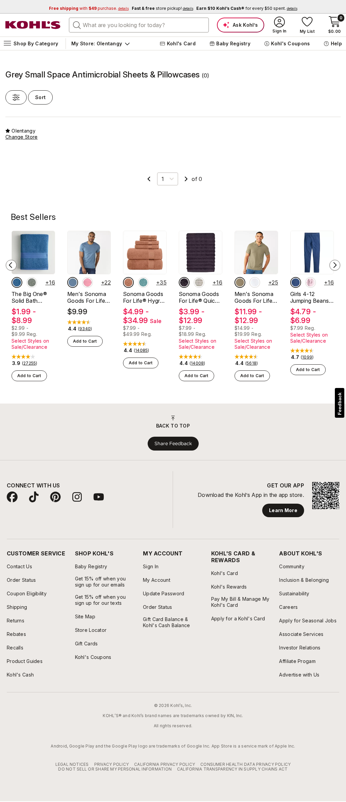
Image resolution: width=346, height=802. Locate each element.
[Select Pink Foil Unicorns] (310, 282)
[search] (77, 25)
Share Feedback (173, 443)
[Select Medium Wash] (295, 282)
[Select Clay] (128, 282)
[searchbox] (139, 25)
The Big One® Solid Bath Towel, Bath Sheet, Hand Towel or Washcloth (29, 297)
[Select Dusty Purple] (184, 282)
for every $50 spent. (246, 8)
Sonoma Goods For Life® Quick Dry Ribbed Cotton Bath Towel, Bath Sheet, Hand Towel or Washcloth (199, 297)
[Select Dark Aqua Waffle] (143, 282)
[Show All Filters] (16, 97)
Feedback (339, 403)
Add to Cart (29, 375)
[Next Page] (186, 179)
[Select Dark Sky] (72, 282)
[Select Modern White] (254, 282)
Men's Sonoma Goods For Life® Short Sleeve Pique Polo (255, 297)
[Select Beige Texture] (239, 282)
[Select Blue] (16, 282)
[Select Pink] (87, 282)
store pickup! (162, 8)
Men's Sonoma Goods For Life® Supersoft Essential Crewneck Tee (88, 297)
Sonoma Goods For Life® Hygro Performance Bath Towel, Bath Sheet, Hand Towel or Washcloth (143, 297)
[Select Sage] (31, 282)
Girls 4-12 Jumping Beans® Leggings (311, 297)
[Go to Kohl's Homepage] (33, 25)
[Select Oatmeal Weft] (199, 282)
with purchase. (89, 8)
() (30, 363)
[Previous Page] (149, 179)
